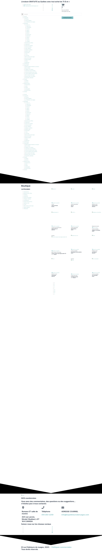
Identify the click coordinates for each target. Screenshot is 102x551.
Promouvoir (28, 34)
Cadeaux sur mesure (29, 69)
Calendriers (27, 44)
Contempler (28, 27)
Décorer (28, 28)
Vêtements (27, 62)
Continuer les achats (67, 17)
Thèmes (26, 80)
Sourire (27, 38)
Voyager (28, 41)
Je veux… (27, 24)
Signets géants (28, 59)
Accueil (25, 16)
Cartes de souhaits (29, 45)
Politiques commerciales (61, 547)
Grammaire (27, 52)
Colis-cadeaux (28, 48)
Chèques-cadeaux (28, 49)
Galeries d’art (26, 83)
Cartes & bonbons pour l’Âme (31, 72)
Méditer (27, 31)
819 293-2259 (47, 515)
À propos (26, 17)
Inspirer (27, 30)
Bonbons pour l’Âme (29, 42)
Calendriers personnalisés (30, 70)
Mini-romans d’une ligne (30, 56)
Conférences (26, 63)
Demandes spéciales (29, 77)
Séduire (27, 37)
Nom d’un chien (28, 58)
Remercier (28, 35)
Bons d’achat (27, 67)
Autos (26, 86)
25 (54, 289)
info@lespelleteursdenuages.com (75, 515)
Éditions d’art (27, 51)
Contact (25, 91)
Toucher (28, 40)
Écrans (25, 79)
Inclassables (27, 88)
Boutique (25, 23)
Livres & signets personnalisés (31, 73)
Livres (26, 53)
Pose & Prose (27, 90)
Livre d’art (27, 55)
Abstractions (27, 84)
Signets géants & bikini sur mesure (32, 66)
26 (54, 291)
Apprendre (28, 26)
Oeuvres (26, 81)
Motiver (27, 33)
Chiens (26, 87)
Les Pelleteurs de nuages (30, 21)
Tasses (26, 60)
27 (54, 292)
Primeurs (27, 19)
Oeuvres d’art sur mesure (30, 76)
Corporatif (26, 65)
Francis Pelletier (28, 20)
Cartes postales (28, 47)
